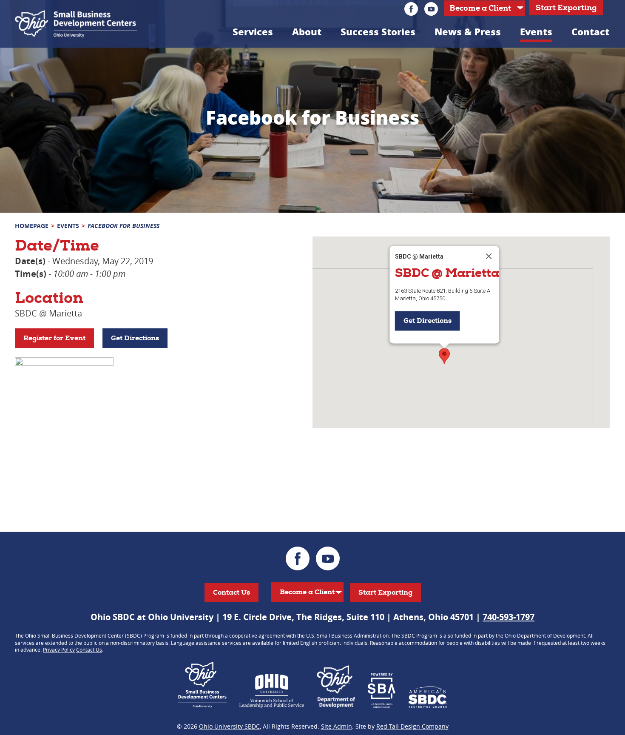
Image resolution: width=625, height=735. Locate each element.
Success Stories (378, 31)
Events (536, 31)
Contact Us (231, 592)
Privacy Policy (59, 649)
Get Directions (135, 337)
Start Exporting (566, 8)
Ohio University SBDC (229, 726)
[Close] (489, 256)
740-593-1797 (508, 617)
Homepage (31, 226)
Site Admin (336, 726)
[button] (444, 356)
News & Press (468, 31)
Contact (590, 31)
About (306, 31)
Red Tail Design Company (412, 726)
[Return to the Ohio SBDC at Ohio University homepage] (76, 23)
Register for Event (54, 337)
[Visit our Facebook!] (411, 9)
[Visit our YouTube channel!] (431, 9)
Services (253, 31)
